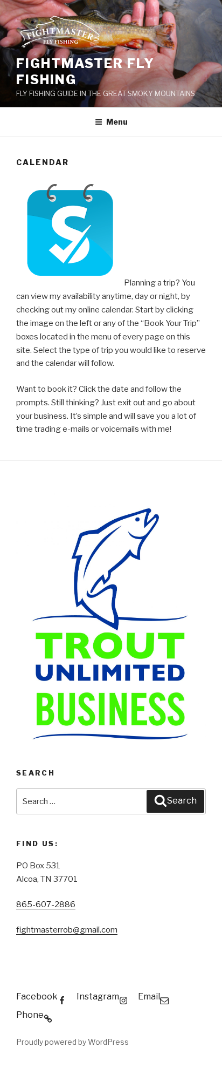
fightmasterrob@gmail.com (66, 930)
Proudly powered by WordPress (72, 1041)
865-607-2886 (45, 904)
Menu (117, 121)
